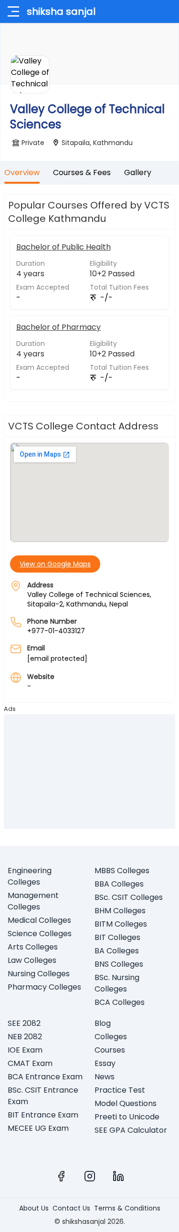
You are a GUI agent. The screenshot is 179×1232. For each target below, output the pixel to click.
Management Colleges (33, 901)
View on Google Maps (55, 564)
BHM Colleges (120, 910)
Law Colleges (32, 960)
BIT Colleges (117, 937)
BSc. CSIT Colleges (129, 897)
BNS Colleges (119, 964)
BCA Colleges (120, 1002)
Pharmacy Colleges (44, 986)
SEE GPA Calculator (131, 1130)
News (105, 1076)
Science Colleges (40, 933)
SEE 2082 (24, 1023)
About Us (34, 1208)
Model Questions (126, 1103)
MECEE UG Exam (38, 1128)
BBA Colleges (119, 883)
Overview (22, 172)
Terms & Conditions (127, 1208)
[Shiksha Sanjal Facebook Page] (61, 1176)
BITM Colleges (121, 924)
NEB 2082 (25, 1036)
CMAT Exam (30, 1063)
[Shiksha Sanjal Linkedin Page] (118, 1176)
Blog (103, 1023)
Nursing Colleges (39, 973)
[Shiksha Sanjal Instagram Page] (89, 1176)
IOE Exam (25, 1049)
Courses (110, 1049)
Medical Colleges (39, 920)
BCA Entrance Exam (45, 1076)
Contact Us (71, 1208)
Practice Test (120, 1090)
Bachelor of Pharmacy (58, 327)
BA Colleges (117, 950)
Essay (105, 1063)
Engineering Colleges (30, 876)
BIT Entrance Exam (43, 1114)
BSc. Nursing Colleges (117, 983)
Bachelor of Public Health (63, 246)
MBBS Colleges (122, 870)
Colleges (111, 1036)
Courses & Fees (82, 172)
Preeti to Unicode (127, 1116)
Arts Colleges (33, 946)
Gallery (137, 172)
